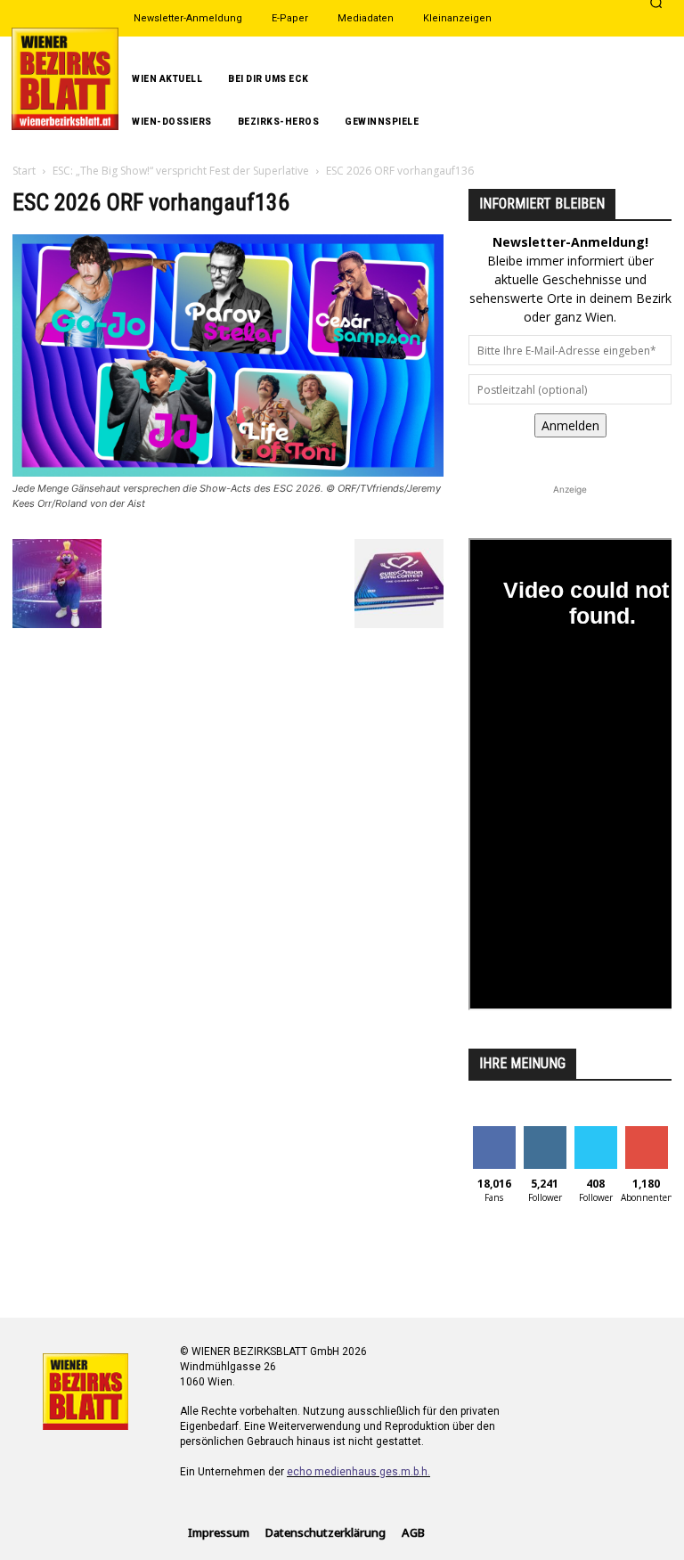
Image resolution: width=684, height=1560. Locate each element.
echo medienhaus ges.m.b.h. (358, 1472)
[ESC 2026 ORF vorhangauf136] (228, 471)
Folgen (545, 1132)
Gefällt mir (494, 1139)
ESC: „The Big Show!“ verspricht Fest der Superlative (181, 170)
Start (24, 170)
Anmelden (570, 425)
